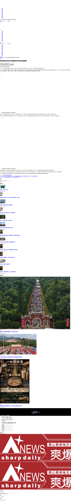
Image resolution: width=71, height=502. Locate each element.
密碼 (0, 495)
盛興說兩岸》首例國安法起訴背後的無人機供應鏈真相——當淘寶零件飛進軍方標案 (10, 235)
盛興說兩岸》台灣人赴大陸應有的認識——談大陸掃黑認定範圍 (7, 212)
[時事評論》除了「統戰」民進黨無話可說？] (2, 262)
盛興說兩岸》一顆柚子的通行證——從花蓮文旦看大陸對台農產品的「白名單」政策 (10, 197)
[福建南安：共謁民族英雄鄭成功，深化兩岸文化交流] (2, 218)
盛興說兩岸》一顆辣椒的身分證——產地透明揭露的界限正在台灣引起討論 (9, 249)
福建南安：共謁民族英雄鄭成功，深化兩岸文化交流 (6, 220)
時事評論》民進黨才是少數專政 (3, 189)
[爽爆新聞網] (11, 6)
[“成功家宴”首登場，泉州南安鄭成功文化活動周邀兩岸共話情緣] (2, 240)
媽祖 (5, 175)
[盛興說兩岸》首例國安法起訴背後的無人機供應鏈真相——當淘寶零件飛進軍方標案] (1, 233)
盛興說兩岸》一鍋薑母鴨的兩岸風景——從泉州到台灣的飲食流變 (7, 271)
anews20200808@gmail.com (36, 413)
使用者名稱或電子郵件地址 (4, 493)
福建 (9, 175)
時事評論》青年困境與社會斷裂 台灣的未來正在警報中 (6, 227)
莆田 (11, 175)
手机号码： (3, 429)
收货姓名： (3, 424)
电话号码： (3, 428)
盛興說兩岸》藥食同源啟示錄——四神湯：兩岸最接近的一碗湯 (7, 257)
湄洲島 (7, 175)
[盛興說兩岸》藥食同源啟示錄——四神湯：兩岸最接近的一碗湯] (1, 255)
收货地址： (3, 425)
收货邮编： (3, 426)
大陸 (0, 58)
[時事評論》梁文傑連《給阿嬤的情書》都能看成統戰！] (2, 203)
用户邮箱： (3, 427)
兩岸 (3, 175)
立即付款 (1, 432)
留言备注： (3, 430)
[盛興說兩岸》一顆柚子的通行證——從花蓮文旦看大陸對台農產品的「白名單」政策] (1, 195)
